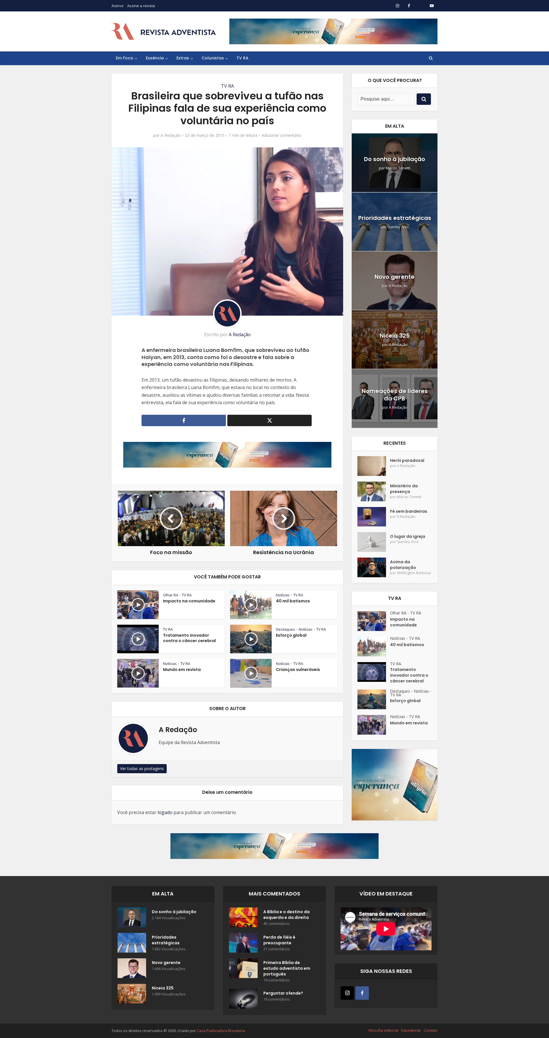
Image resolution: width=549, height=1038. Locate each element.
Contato (430, 1030)
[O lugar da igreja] (373, 542)
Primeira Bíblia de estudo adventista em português (286, 968)
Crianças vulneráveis (298, 669)
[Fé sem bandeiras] (373, 517)
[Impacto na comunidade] (373, 621)
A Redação (171, 135)
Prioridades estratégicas (394, 218)
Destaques (285, 629)
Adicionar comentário (281, 135)
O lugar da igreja (407, 536)
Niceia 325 (395, 336)
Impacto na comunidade (189, 601)
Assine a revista (141, 5)
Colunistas (213, 58)
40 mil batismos (293, 601)
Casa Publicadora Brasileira (221, 1030)
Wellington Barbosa (414, 572)
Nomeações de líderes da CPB (395, 394)
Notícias (283, 595)
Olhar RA (170, 595)
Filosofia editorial (383, 1030)
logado (165, 812)
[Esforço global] (373, 699)
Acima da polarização (403, 564)
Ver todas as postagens (142, 768)
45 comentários (276, 923)
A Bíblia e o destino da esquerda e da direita (286, 914)
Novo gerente (395, 277)
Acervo (118, 5)
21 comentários (276, 949)
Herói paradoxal (407, 460)
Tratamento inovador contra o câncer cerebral (189, 638)
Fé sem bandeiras (408, 511)
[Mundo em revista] (373, 725)
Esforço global (291, 635)
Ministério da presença (404, 488)
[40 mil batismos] (373, 646)
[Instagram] (347, 993)
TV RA (242, 58)
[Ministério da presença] (373, 491)
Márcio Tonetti (398, 168)
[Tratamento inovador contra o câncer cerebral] (373, 672)
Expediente (411, 1030)
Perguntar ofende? (283, 993)
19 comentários (276, 980)
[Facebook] (362, 993)
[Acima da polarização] (373, 567)
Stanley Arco (398, 227)
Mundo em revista (182, 669)
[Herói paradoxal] (373, 466)
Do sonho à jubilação (394, 159)
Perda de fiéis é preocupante (279, 940)
